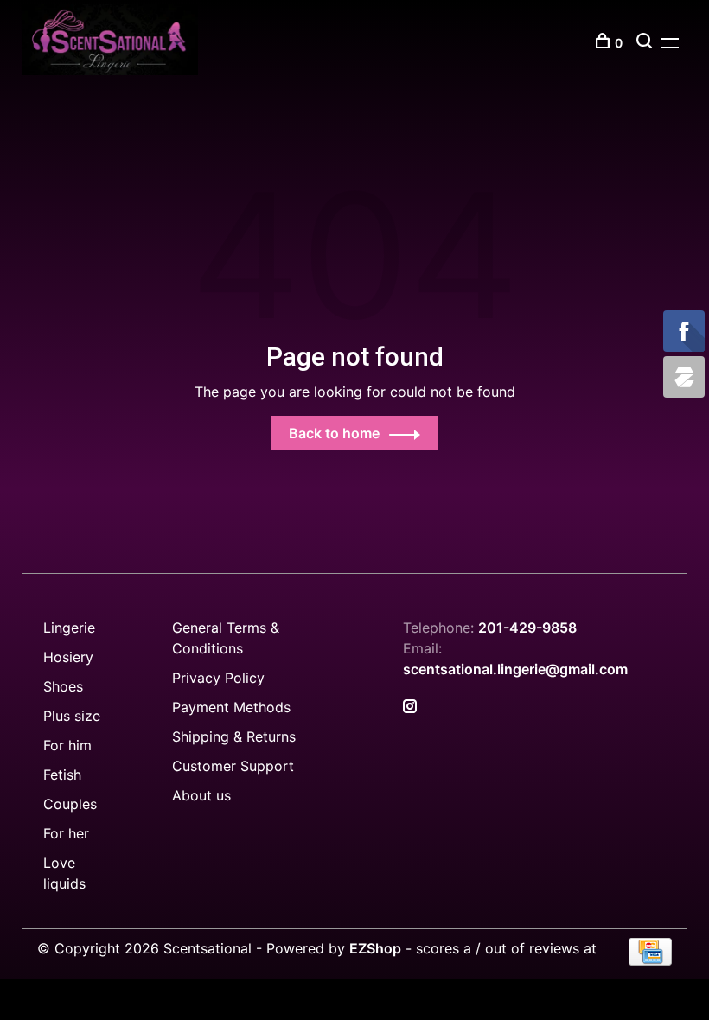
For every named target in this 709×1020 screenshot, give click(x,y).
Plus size (71, 715)
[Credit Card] (650, 960)
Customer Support (233, 766)
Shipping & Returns (234, 736)
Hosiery (68, 657)
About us (201, 795)
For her (66, 833)
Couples (70, 804)
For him (67, 745)
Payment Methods (231, 707)
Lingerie (69, 627)
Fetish (62, 774)
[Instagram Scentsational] (410, 707)
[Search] (646, 42)
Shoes (63, 686)
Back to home (334, 433)
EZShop (375, 948)
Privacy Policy (218, 677)
